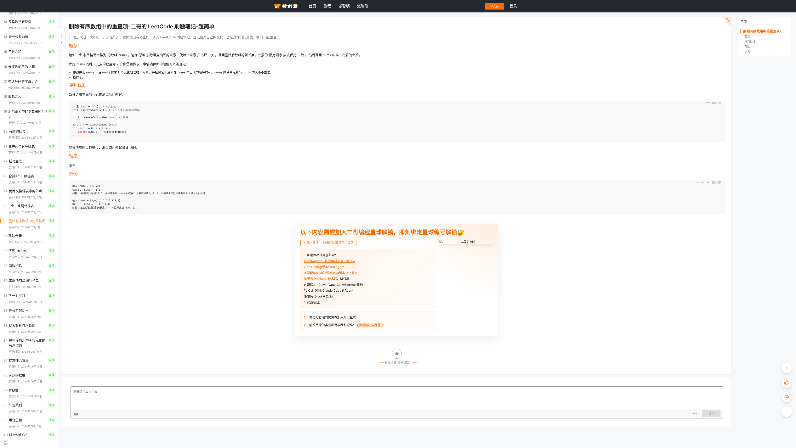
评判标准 (750, 41)
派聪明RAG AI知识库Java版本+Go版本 (331, 273)
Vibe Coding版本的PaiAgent (324, 267)
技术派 (332, 279)
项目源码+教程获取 (370, 325)
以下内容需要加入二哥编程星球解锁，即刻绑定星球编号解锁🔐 (382, 232)
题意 (747, 36)
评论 (711, 413)
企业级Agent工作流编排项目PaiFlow (329, 261)
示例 (747, 51)
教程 (327, 6)
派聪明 (344, 6)
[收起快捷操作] (786, 368)
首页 (312, 6)
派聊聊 (362, 6)
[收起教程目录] (62, 39)
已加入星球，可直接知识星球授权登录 (328, 242)
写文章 (494, 6)
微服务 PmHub (314, 279)
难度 (747, 46)
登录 (513, 6)
